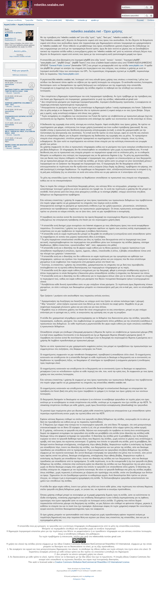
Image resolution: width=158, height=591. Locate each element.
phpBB (73, 571)
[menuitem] (76, 579)
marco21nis (9, 84)
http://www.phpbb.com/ (68, 74)
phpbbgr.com (89, 576)
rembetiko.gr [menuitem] (82, 20)
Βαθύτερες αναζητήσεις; (20, 75)
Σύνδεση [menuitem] (151, 20)
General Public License (60, 65)
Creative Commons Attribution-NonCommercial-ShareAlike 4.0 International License (92, 562)
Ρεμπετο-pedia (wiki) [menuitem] (54, 20)
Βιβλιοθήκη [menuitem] (70, 20)
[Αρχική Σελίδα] (19, 8)
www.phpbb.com (136, 65)
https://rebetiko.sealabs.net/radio (20, 56)
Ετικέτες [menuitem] (40, 20)
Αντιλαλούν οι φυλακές (13, 32)
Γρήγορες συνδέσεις (14, 20)
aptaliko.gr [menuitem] (95, 20)
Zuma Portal (85, 568)
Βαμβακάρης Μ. (10, 38)
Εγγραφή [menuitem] (140, 20)
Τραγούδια (29, 20)
